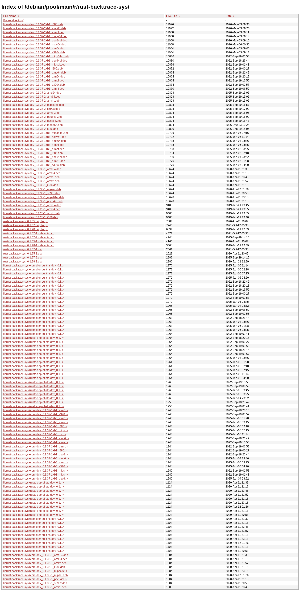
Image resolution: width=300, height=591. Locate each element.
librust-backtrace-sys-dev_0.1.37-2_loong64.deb (33, 124)
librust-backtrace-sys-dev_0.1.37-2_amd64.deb (32, 92)
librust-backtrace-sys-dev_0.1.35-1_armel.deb (31, 177)
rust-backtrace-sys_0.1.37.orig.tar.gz (25, 225)
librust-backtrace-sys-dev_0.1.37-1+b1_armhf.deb (33, 88)
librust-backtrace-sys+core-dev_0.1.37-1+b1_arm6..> (35, 410)
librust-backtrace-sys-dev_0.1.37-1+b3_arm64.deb (34, 160)
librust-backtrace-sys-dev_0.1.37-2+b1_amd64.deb (34, 28)
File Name (9, 16)
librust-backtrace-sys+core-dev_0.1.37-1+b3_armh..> (35, 462)
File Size (171, 16)
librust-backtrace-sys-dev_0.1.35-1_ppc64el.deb (32, 201)
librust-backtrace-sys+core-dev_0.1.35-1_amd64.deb (35, 555)
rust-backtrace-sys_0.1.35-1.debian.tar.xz (28, 241)
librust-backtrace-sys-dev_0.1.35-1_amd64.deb (32, 169)
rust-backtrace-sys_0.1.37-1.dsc (22, 249)
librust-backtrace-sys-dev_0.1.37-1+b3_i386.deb (33, 153)
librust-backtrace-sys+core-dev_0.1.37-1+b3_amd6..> (36, 458)
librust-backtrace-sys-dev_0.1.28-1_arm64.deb (31, 209)
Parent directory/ (13, 20)
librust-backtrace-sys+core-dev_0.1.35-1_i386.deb (34, 567)
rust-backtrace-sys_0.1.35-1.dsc (22, 253)
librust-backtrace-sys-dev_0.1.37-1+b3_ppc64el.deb (35, 157)
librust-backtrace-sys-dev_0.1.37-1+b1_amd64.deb (34, 72)
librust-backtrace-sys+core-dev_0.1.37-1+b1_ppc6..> (35, 454)
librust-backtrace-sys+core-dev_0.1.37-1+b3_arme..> (35, 422)
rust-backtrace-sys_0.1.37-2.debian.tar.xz (28, 237)
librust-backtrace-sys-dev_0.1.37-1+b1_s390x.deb (34, 84)
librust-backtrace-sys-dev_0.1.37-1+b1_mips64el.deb (36, 56)
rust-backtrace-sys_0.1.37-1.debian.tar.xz (28, 233)
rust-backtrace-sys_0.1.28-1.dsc (22, 261)
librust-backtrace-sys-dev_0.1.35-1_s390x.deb (31, 193)
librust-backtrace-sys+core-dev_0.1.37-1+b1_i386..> (35, 450)
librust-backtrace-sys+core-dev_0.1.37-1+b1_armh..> (35, 446)
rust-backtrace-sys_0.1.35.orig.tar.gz (25, 221)
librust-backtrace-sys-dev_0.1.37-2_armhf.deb (31, 100)
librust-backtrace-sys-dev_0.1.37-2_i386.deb (30, 128)
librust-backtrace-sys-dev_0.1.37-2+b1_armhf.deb (33, 32)
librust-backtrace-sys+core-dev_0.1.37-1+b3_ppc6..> (35, 478)
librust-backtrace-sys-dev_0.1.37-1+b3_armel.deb (33, 144)
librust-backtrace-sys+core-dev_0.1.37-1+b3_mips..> (35, 430)
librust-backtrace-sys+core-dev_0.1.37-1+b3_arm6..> (35, 418)
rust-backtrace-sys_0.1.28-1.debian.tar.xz (28, 245)
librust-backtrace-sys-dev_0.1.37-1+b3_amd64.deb (34, 140)
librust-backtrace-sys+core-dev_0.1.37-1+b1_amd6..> (36, 438)
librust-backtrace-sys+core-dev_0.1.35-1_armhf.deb (34, 563)
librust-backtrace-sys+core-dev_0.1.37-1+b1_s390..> (35, 414)
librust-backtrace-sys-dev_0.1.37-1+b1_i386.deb (33, 68)
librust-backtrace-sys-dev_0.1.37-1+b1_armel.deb (33, 80)
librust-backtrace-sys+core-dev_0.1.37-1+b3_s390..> (35, 466)
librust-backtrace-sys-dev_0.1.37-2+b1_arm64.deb (34, 48)
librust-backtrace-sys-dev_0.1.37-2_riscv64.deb (32, 120)
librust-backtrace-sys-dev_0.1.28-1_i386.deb (30, 217)
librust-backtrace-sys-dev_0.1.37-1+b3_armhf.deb (33, 149)
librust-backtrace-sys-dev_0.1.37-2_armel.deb (31, 112)
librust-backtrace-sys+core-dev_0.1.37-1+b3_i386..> (35, 426)
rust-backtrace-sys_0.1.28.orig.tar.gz (25, 229)
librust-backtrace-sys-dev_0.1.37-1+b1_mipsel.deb (34, 64)
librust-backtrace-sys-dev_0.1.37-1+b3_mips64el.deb (36, 132)
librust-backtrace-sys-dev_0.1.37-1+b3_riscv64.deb (34, 136)
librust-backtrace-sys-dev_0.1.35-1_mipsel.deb (32, 189)
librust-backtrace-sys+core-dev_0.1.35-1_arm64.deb (35, 559)
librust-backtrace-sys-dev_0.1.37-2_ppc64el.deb (32, 116)
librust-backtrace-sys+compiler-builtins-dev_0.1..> (33, 265)
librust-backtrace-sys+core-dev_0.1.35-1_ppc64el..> (35, 579)
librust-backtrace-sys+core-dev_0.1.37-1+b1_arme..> (35, 442)
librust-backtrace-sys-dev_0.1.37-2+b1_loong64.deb (35, 36)
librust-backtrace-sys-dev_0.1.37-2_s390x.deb (31, 108)
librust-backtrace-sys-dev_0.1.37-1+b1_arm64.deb (34, 76)
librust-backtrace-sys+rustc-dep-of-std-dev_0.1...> (33, 337)
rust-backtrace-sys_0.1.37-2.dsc (22, 257)
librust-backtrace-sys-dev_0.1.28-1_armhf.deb (31, 213)
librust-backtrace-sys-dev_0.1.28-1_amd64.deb (32, 205)
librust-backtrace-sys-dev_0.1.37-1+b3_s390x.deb (34, 164)
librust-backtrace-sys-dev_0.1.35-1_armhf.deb (31, 181)
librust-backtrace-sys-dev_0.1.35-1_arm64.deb (31, 173)
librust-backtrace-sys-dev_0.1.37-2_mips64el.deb (33, 104)
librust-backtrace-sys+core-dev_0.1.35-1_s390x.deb (35, 583)
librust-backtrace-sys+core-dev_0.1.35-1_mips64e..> (35, 571)
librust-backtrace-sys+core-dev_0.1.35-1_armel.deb (34, 587)
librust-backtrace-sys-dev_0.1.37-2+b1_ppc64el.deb (35, 40)
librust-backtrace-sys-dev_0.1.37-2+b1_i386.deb (33, 24)
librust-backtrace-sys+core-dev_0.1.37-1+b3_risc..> (34, 434)
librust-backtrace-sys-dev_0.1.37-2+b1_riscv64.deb (34, 44)
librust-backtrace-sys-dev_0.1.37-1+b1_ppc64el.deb (35, 60)
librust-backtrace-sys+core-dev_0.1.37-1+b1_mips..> (35, 470)
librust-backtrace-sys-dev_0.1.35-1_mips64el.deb (33, 197)
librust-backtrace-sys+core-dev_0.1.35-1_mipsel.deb (35, 575)
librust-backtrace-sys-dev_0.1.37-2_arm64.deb (31, 96)
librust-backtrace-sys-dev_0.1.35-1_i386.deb (30, 185)
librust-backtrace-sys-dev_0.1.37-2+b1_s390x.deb (34, 52)
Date (229, 16)
